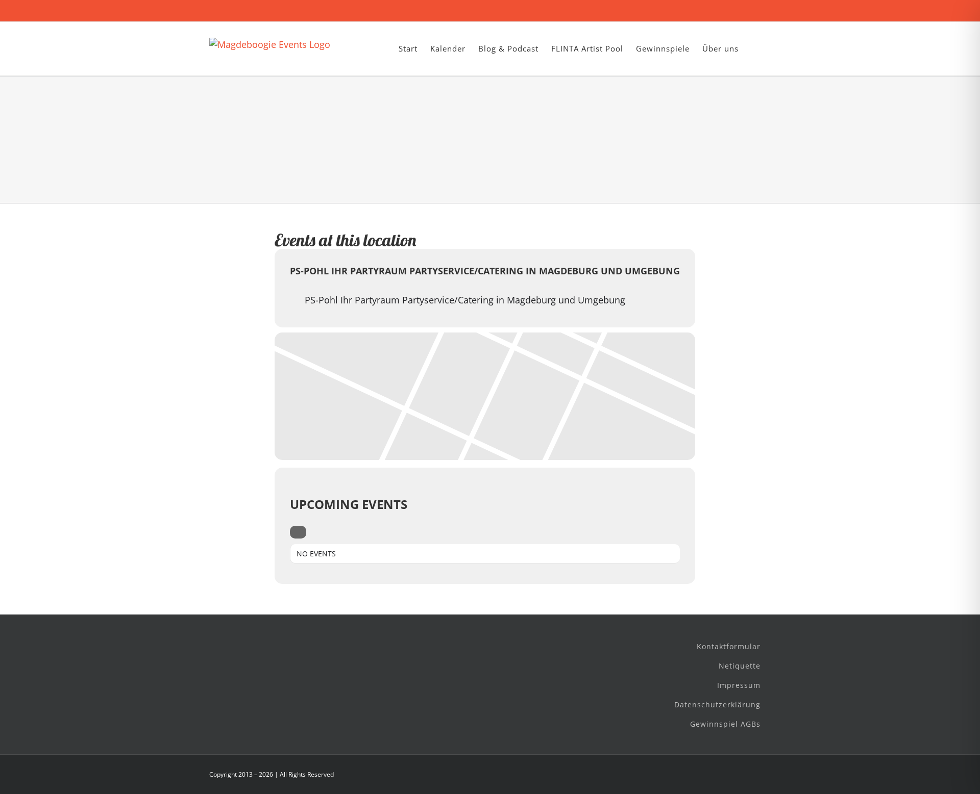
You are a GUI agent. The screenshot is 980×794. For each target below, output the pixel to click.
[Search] (298, 532)
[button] (754, 48)
